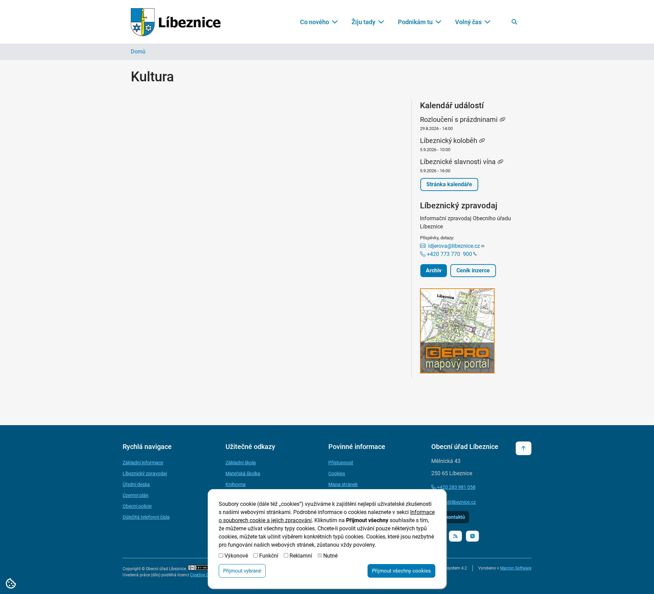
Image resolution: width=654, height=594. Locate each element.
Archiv (433, 270)
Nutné (330, 555)
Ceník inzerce (473, 270)
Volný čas (468, 22)
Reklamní (301, 555)
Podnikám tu (415, 22)
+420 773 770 (448, 254)
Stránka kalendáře (449, 184)
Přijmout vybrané (242, 571)
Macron (515, 568)
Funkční (268, 555)
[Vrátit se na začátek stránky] (523, 448)
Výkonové (236, 555)
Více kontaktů (450, 517)
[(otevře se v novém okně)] (471, 332)
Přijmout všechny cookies (401, 571)
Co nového (314, 22)
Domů (138, 51)
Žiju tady (363, 22)
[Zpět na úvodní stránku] (176, 22)
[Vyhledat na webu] (514, 21)
